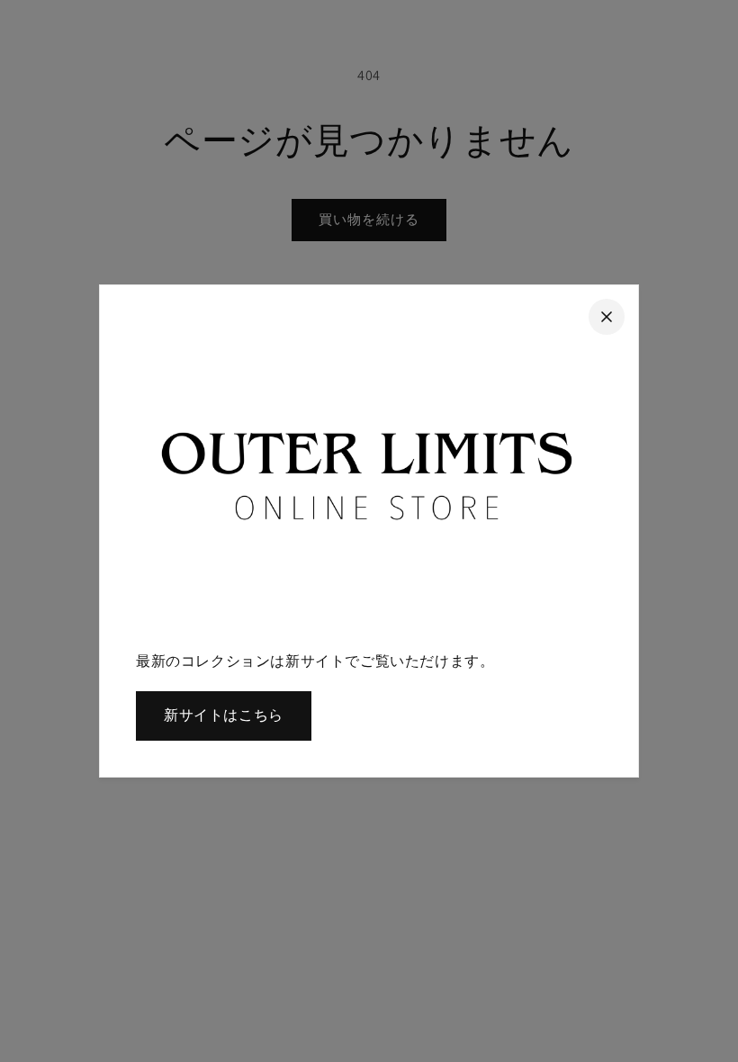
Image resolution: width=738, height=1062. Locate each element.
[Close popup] (607, 317)
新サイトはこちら (224, 715)
